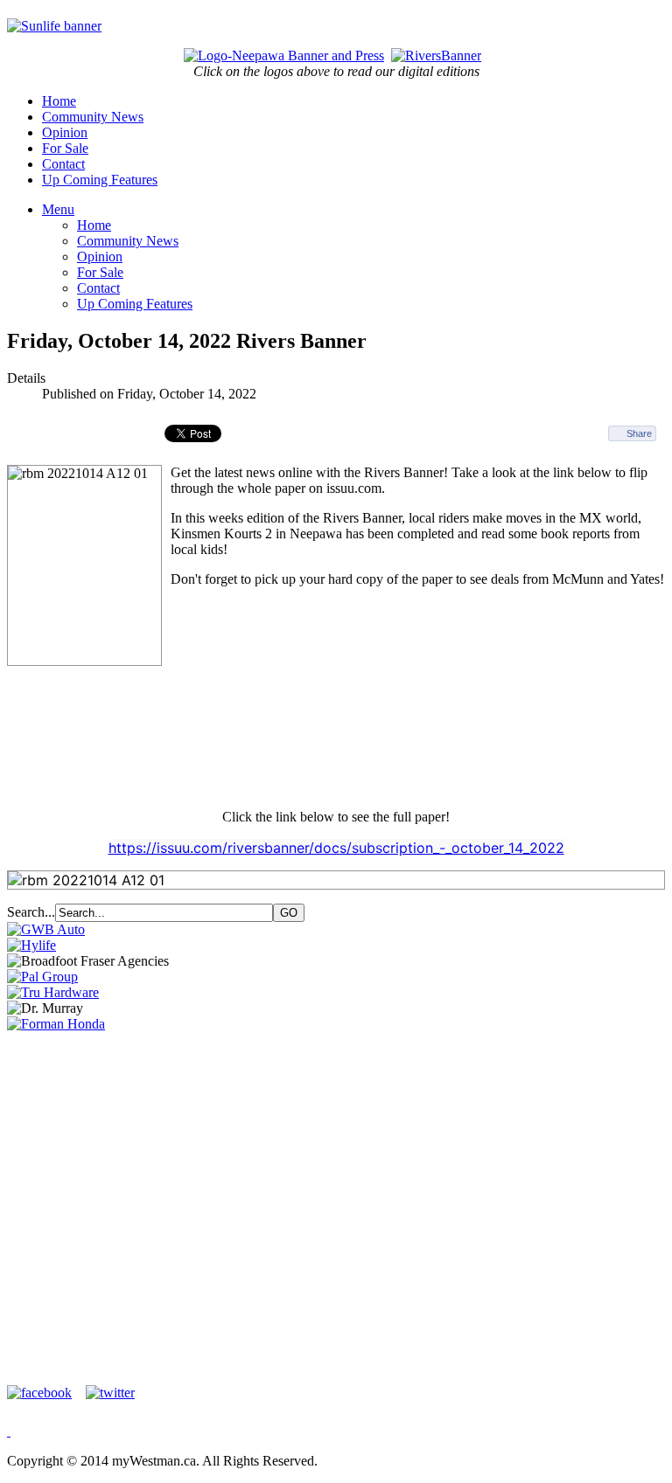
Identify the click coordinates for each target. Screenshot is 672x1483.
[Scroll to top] (8, 1431)
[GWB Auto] (46, 929)
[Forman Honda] (56, 1023)
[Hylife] (31, 945)
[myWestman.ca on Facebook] (44, 1392)
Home (59, 101)
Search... (31, 911)
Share (639, 433)
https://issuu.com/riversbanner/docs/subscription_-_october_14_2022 (336, 847)
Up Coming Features (100, 179)
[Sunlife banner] (54, 25)
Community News (93, 116)
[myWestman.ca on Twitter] (110, 1392)
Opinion (65, 132)
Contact (63, 163)
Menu (58, 209)
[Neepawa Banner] (284, 55)
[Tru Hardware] (53, 992)
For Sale (65, 148)
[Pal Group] (42, 976)
